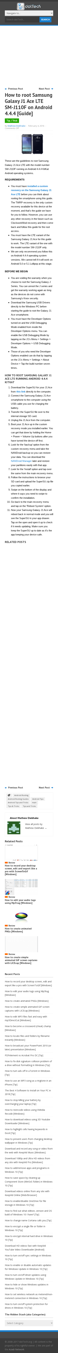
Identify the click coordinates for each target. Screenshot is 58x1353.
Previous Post (15, 88)
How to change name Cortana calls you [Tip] (28, 1220)
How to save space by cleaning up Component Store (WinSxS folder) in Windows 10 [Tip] (29, 1181)
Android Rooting (21, 795)
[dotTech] (29, 8)
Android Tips (37, 799)
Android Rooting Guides (18, 799)
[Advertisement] (29, 56)
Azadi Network (16, 1349)
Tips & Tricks (13, 806)
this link (20, 391)
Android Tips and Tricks (18, 802)
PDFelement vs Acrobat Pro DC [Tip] (24, 1055)
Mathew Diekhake (16, 125)
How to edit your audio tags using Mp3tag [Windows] (20, 901)
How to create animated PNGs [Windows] (18, 930)
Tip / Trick (11, 120)
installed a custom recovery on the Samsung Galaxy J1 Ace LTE (31, 190)
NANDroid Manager (21, 461)
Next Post (44, 88)
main (34, 802)
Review (12, 862)
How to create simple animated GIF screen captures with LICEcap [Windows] (21, 960)
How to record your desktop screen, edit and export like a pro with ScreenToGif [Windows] (21, 870)
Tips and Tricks (29, 806)
